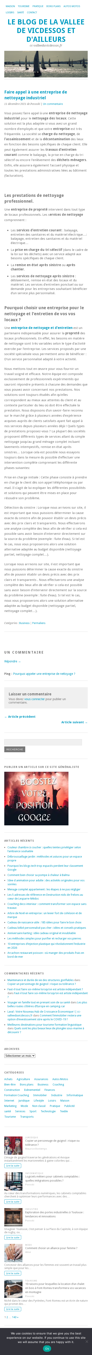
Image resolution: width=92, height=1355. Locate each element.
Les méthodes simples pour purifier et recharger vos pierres (44, 938)
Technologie (48, 1111)
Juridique (24, 1100)
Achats (8, 1079)
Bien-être (10, 1084)
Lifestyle (39, 1100)
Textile (64, 1111)
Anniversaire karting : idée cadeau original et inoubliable (41, 933)
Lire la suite (12, 1165)
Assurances (41, 1079)
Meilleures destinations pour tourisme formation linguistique (44, 1024)
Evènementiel (32, 1089)
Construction (12, 1089)
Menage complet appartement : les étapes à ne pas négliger (43, 889)
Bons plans (53, 6)
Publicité (69, 1106)
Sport (33, 1111)
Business (24, 623)
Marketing (10, 1106)
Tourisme (24, 6)
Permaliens (38, 623)
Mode (24, 1106)
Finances (50, 1089)
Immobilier (40, 1095)
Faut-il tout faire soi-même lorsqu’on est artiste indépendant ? (45, 989)
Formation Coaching (16, 1095)
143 (14, 1317)
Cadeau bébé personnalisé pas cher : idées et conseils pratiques (46, 927)
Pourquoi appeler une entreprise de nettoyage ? (44, 673)
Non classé (39, 1106)
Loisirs (10, 12)
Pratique (38, 6)
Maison (10, 6)
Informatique (75, 1095)
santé (7, 1111)
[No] (87, 1341)
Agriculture (23, 1079)
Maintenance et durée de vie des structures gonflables (40, 980)
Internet (9, 1100)
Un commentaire (53, 104)
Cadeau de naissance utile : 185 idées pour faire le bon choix (44, 922)
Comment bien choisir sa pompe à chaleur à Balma (38, 875)
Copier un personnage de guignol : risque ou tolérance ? (41, 984)
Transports (27, 1116)
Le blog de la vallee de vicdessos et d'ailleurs (46, 31)
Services (20, 1111)
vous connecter (34, 699)
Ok (47, 1348)
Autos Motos (72, 6)
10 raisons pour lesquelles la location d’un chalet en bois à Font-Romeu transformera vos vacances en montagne (55, 1288)
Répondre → (12, 661)
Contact (32, 12)
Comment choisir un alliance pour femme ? (51, 1248)
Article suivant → (74, 722)
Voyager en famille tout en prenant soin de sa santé (38, 1002)
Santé (20, 12)
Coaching (58, 1084)
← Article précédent (20, 716)
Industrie (56, 1095)
